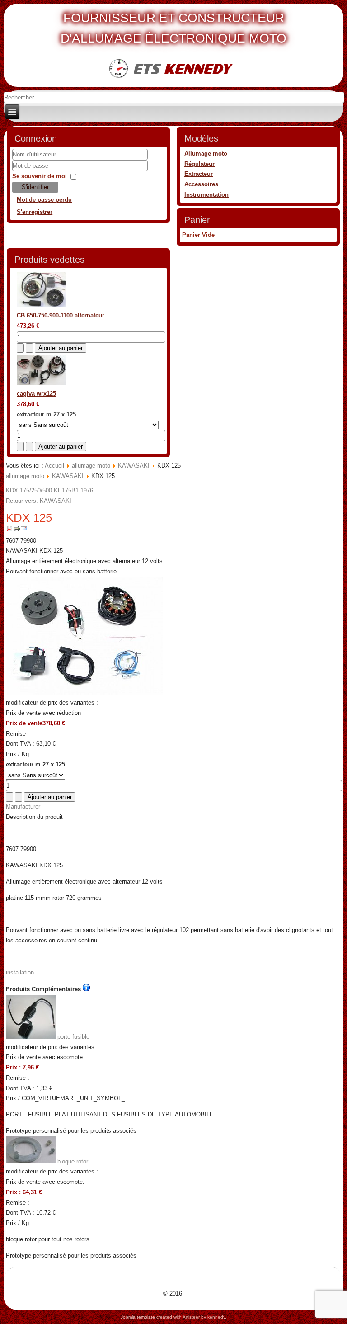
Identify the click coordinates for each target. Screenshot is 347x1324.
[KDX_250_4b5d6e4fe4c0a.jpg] (84, 692)
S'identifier (35, 187)
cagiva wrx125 (36, 393)
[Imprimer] (16, 530)
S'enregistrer (34, 211)
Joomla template (138, 1317)
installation (20, 972)
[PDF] (9, 530)
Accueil (54, 465)
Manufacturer (23, 806)
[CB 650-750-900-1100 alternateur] (41, 305)
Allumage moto (205, 153)
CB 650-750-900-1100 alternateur (60, 315)
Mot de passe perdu (44, 199)
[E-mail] (24, 530)
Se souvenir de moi (39, 176)
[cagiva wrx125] (41, 383)
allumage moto (91, 465)
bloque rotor (72, 1161)
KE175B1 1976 (72, 490)
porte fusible (72, 1036)
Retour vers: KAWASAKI (38, 500)
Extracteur (198, 173)
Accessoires (201, 184)
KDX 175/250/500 (29, 490)
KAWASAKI (134, 465)
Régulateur (199, 164)
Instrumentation (206, 194)
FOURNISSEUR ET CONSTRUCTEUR (173, 18)
